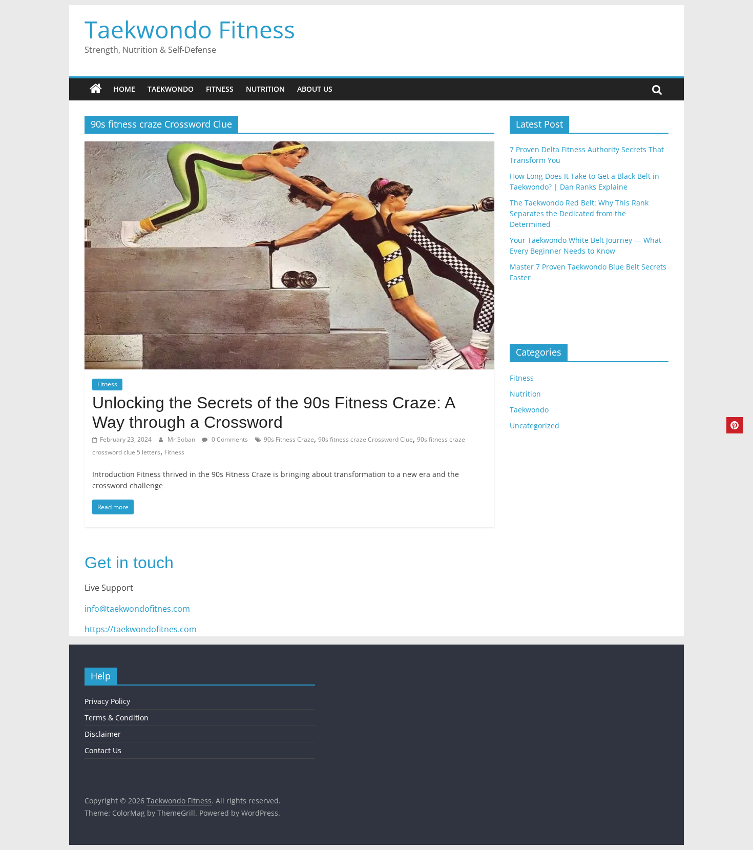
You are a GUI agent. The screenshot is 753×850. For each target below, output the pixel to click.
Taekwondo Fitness (190, 29)
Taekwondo (171, 89)
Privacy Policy (107, 701)
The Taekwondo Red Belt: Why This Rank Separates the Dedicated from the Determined (579, 213)
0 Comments (229, 439)
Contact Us (103, 750)
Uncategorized (534, 425)
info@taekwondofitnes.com (137, 608)
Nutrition (265, 89)
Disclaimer (103, 734)
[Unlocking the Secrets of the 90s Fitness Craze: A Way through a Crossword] (289, 147)
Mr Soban (182, 439)
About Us (314, 89)
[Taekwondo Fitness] (96, 89)
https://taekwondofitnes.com (141, 629)
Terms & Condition (117, 717)
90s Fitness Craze (289, 439)
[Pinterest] (734, 425)
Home (124, 89)
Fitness (220, 89)
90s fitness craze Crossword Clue (365, 439)
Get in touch (129, 562)
